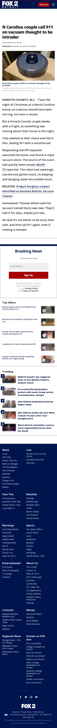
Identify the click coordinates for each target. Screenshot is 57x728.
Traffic (29, 508)
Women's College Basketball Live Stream (34, 673)
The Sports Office (34, 529)
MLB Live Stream (34, 652)
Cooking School (9, 542)
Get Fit (5, 546)
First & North (32, 532)
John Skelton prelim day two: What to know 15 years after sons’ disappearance (36, 415)
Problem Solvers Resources (33, 598)
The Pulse (6, 457)
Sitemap (30, 603)
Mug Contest (8, 536)
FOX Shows (7, 567)
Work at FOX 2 (32, 573)
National (6, 473)
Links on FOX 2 (9, 556)
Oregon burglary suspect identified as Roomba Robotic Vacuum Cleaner (28, 191)
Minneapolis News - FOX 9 (11, 653)
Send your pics (8, 498)
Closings (30, 498)
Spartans (30, 542)
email (36, 697)
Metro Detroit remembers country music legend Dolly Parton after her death (36, 428)
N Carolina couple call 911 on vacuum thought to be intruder (26, 84)
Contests (6, 577)
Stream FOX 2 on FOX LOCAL (36, 455)
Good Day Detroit (10, 529)
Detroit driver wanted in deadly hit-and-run (20, 320)
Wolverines (31, 539)
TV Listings (7, 573)
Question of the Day (11, 501)
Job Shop (30, 580)
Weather (31, 494)
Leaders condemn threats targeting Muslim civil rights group (18, 357)
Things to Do (8, 480)
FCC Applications (33, 590)
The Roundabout (9, 467)
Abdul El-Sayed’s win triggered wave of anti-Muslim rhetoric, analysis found (34, 380)
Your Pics (8, 494)
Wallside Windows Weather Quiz (10, 615)
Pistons (29, 546)
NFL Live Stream (33, 643)
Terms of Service (30, 291)
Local (4, 453)
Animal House (32, 518)
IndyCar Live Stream (35, 659)
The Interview (8, 470)
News (19, 42)
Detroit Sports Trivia (11, 505)
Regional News (11, 636)
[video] (48, 310)
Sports (30, 525)
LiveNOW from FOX (35, 459)
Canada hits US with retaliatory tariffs (18, 344)
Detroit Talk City (9, 460)
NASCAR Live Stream (35, 656)
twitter (26, 697)
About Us (32, 563)
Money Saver (8, 549)
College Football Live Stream (35, 648)
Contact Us (31, 570)
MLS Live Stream (34, 682)
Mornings (8, 525)
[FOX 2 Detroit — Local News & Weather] (10, 4)
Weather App (32, 501)
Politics (5, 487)
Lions (28, 536)
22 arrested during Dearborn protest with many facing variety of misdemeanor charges (35, 392)
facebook (20, 697)
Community (31, 583)
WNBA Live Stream (34, 679)
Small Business (33, 624)
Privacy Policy (31, 288)
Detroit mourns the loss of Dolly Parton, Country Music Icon (19, 308)
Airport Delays (32, 511)
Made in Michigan (10, 463)
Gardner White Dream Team (12, 621)
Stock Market (32, 620)
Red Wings (31, 552)
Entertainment (11, 563)
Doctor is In (7, 552)
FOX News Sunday (10, 483)
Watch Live (44, 5)
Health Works (8, 539)
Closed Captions (33, 593)
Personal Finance (34, 614)
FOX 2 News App (33, 577)
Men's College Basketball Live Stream (33, 665)
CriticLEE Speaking (10, 570)
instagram (31, 697)
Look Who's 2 (8, 508)
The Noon (6, 532)
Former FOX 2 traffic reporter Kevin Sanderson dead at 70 (17, 332)
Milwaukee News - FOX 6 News (10, 647)
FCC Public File (32, 587)
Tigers (29, 549)
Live (28, 450)
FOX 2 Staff (31, 567)
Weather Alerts (33, 505)
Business (6, 477)
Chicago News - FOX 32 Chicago (11, 641)
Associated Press (9, 42)
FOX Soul (30, 463)
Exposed (6, 629)
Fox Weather (32, 515)
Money (30, 610)
